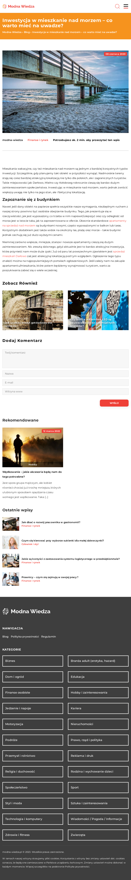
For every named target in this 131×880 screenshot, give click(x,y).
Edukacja (78, 677)
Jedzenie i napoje (18, 708)
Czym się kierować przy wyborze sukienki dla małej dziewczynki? (63, 540)
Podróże (11, 740)
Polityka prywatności (25, 636)
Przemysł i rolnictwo (20, 756)
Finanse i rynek (38, 140)
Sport (75, 787)
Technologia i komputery (23, 819)
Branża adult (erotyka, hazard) (93, 661)
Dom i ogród (14, 677)
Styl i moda (13, 803)
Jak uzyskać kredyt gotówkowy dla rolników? (28, 324)
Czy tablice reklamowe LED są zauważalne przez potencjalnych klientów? (92, 323)
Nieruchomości (82, 724)
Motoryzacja (14, 724)
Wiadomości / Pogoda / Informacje (96, 819)
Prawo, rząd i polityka (86, 740)
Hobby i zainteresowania (89, 692)
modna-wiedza (12, 140)
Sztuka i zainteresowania (89, 803)
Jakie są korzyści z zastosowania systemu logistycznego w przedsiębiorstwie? (71, 558)
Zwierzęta (78, 835)
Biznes (10, 661)
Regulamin (48, 636)
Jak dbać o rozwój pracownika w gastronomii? (51, 522)
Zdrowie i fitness (17, 835)
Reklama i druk (82, 756)
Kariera (76, 708)
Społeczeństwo (16, 787)
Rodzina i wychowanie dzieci (92, 771)
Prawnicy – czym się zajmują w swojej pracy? (50, 577)
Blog (5, 636)
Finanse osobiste (17, 692)
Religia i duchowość (20, 771)
